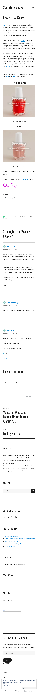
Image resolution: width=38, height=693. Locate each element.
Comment (29, 396)
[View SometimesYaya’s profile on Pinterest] (12, 517)
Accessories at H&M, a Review (15, 544)
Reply (5, 295)
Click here (24, 179)
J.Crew (31, 216)
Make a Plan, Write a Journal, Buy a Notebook (20, 539)
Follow (7, 660)
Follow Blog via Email (15, 637)
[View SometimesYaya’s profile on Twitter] (4, 517)
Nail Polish (5, 218)
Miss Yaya (10, 330)
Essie (7, 77)
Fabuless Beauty (12, 303)
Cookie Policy (6, 685)
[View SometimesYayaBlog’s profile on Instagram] (8, 517)
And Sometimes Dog (12, 541)
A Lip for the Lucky (11, 546)
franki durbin (11, 246)
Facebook (8, 575)
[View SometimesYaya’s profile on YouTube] (16, 517)
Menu (32, 7)
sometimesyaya (10, 216)
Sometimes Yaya (13, 7)
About (5, 677)
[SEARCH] (33, 491)
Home (5, 672)
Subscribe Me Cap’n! (12, 536)
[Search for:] (17, 491)
